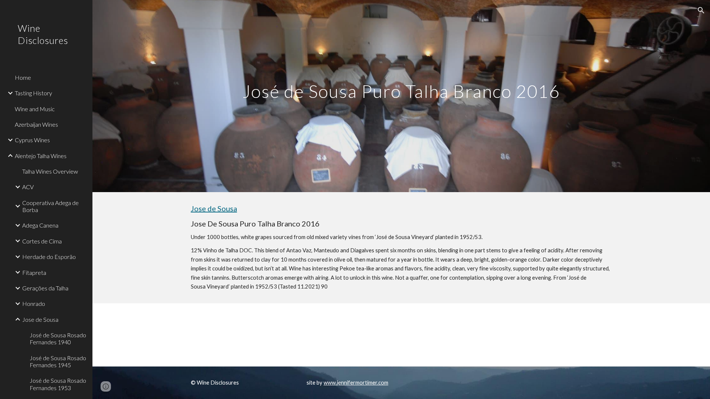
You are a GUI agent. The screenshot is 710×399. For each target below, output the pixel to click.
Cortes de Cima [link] (42, 241)
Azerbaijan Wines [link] (36, 124)
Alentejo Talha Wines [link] (41, 155)
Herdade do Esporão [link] (49, 256)
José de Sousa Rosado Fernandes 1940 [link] (58, 338)
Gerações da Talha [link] (45, 287)
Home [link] (23, 77)
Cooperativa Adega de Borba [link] (50, 206)
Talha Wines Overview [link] (50, 171)
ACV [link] (28, 186)
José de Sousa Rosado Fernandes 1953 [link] (58, 384)
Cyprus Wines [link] (32, 139)
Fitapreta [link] (34, 272)
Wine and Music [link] (35, 108)
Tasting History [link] (33, 92)
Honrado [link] (33, 303)
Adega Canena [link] (40, 225)
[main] (401, 96)
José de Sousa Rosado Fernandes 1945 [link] (58, 361)
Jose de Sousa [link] (40, 319)
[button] (701, 10)
